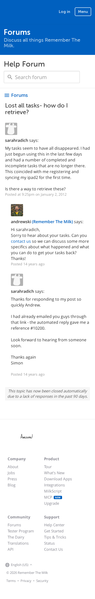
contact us (21, 241)
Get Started (54, 530)
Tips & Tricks (55, 537)
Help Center (54, 524)
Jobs (11, 472)
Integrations (54, 484)
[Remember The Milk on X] (47, 564)
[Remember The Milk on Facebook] (40, 564)
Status (49, 543)
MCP (52, 497)
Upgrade (51, 503)
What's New (54, 472)
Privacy (26, 580)
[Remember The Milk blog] (54, 564)
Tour (48, 466)
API (10, 549)
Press (12, 478)
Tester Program (21, 530)
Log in (64, 11)
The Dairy (16, 537)
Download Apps (58, 478)
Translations (18, 543)
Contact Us (53, 549)
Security (42, 580)
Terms (11, 580)
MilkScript (53, 491)
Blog (11, 484)
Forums (14, 524)
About (13, 466)
